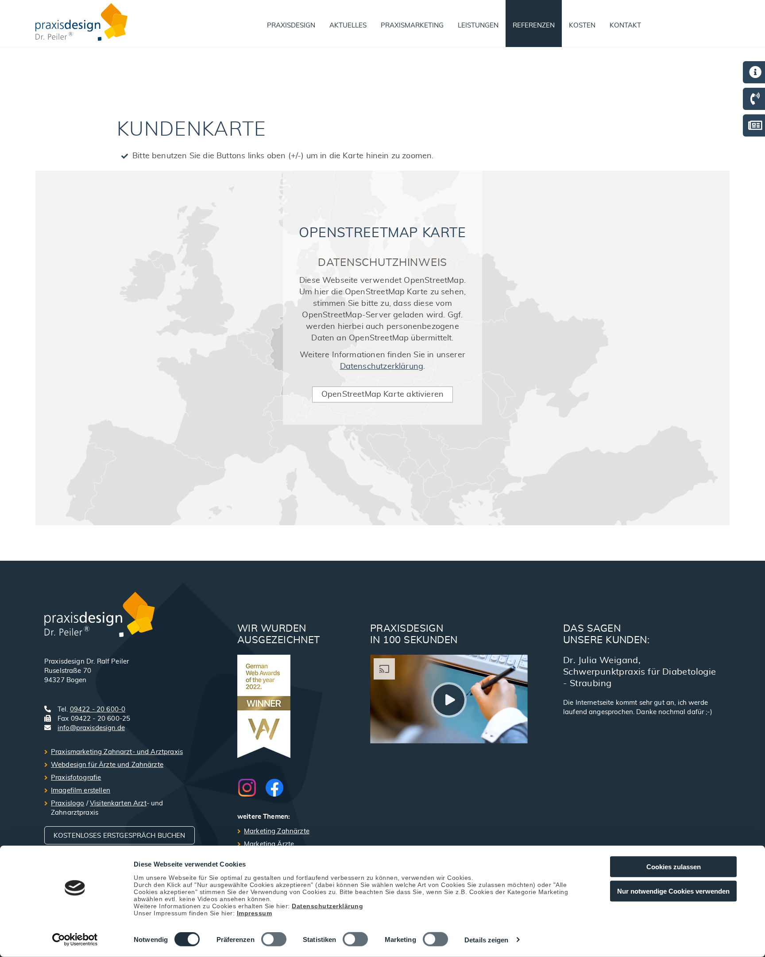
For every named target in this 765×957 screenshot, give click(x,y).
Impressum (254, 912)
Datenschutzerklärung (327, 905)
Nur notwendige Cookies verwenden (673, 891)
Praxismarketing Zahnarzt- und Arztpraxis (117, 752)
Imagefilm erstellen (80, 790)
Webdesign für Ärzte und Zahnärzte (107, 765)
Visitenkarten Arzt (118, 803)
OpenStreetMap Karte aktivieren (382, 394)
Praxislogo (68, 803)
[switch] (273, 939)
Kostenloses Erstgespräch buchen (119, 835)
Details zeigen (486, 940)
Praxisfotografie (76, 777)
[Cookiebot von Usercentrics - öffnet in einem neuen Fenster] (75, 939)
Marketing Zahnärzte (276, 831)
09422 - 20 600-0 (97, 709)
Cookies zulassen (673, 867)
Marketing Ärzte (269, 844)
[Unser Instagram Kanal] (251, 788)
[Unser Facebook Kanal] (274, 788)
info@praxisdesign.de (91, 728)
